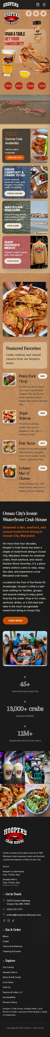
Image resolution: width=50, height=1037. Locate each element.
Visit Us (6, 987)
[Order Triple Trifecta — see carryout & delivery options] (9, 416)
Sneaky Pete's (10, 972)
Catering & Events (12, 951)
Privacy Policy (10, 1002)
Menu (5, 936)
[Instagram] (8, 920)
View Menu (15, 620)
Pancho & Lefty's (11, 992)
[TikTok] (13, 920)
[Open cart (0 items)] (38, 4)
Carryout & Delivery (12, 946)
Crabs (6, 941)
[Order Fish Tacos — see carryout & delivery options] (9, 446)
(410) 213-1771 (15, 157)
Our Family (8, 967)
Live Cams (8, 982)
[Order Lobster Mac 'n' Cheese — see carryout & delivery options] (9, 471)
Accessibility (9, 997)
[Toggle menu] (44, 5)
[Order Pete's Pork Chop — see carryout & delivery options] (9, 379)
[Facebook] (4, 920)
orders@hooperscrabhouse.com (24, 914)
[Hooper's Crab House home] (11, 4)
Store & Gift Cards (12, 977)
